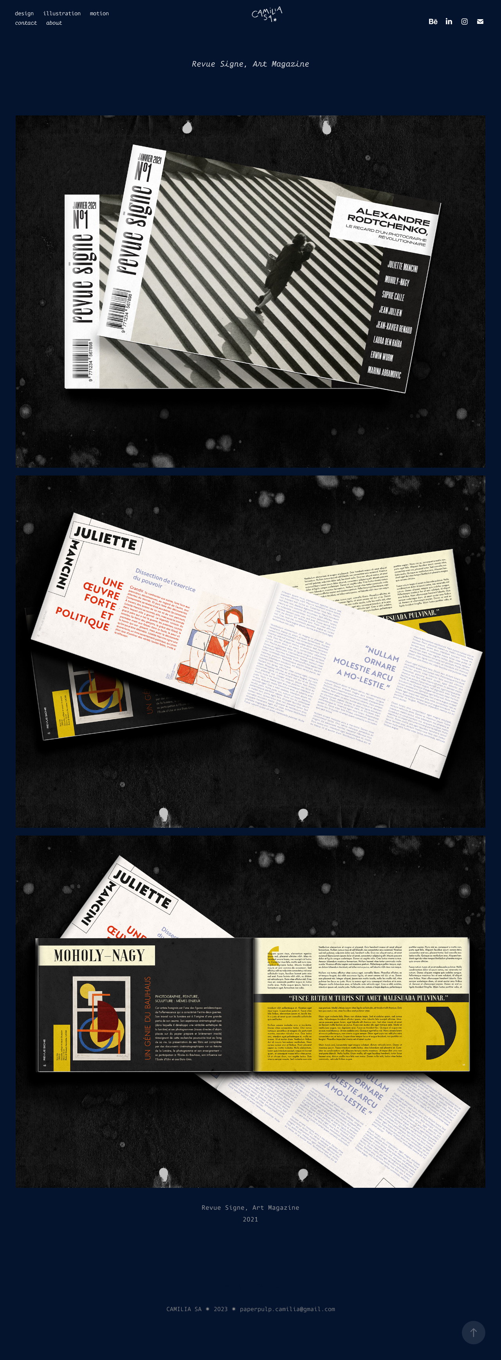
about (54, 22)
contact (26, 22)
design (24, 13)
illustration (62, 13)
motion (99, 13)
